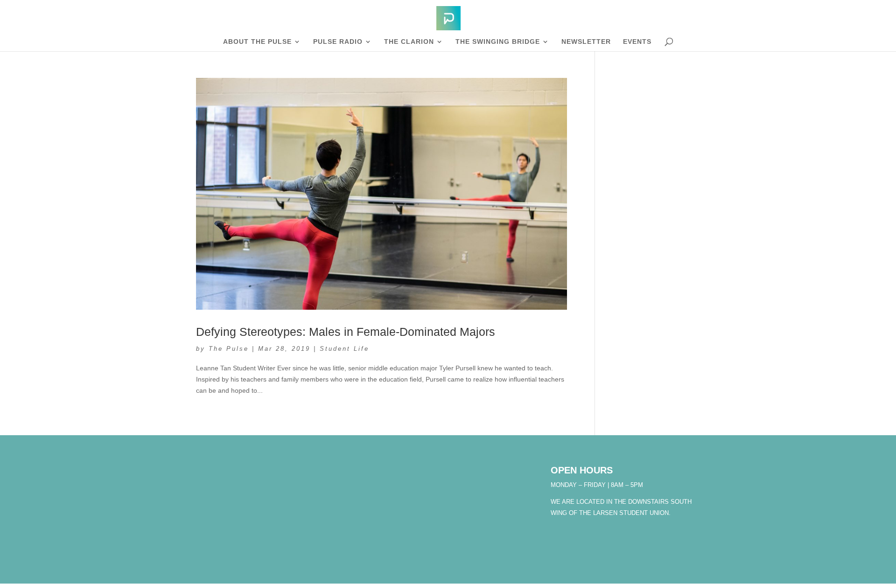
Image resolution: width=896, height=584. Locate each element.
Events (637, 41)
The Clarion (409, 41)
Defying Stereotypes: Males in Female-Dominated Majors (345, 331)
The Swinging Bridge (497, 41)
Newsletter (586, 41)
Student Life (344, 348)
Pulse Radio (338, 41)
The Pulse (229, 348)
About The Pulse (257, 41)
